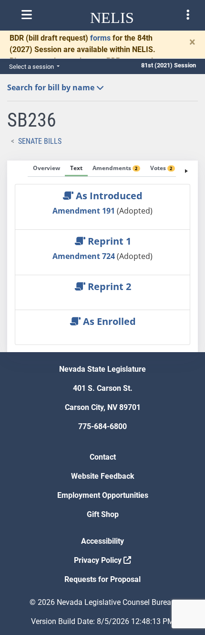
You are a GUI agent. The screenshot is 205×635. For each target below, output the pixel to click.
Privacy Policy (98, 560)
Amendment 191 (84, 210)
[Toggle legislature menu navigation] (188, 15)
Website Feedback (102, 476)
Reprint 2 (108, 286)
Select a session (32, 66)
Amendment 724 (84, 256)
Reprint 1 (108, 241)
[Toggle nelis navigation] (26, 15)
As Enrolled (108, 321)
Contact (103, 457)
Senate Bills (40, 141)
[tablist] (102, 256)
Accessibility (102, 541)
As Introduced (108, 195)
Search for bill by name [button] (51, 87)
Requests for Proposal (102, 579)
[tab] (46, 168)
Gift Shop (103, 514)
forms (100, 38)
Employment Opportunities (102, 495)
